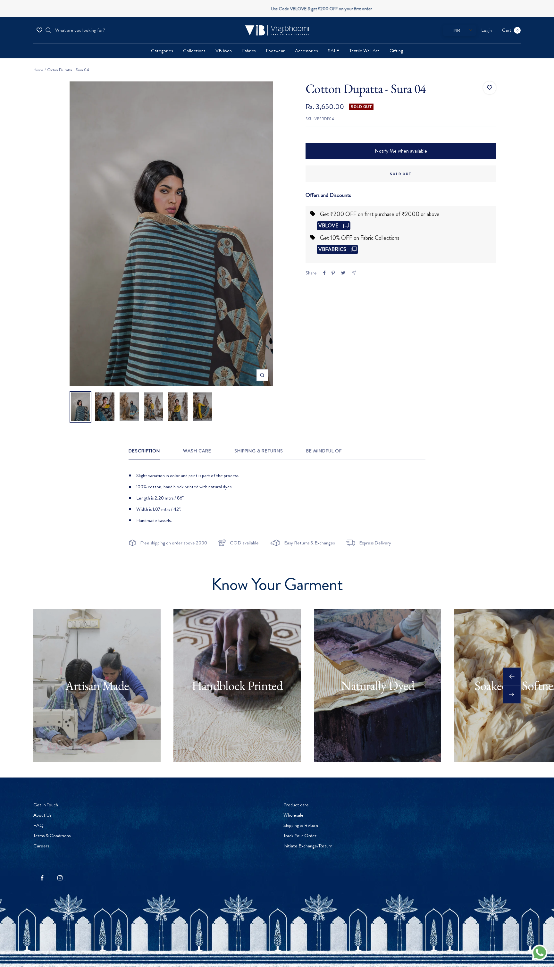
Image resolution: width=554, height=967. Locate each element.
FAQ (38, 825)
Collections (194, 50)
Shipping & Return (300, 825)
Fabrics (249, 50)
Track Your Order (299, 835)
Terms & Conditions (52, 835)
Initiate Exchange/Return (307, 845)
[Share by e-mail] (354, 273)
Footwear (275, 50)
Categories (162, 50)
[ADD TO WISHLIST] (489, 87)
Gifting (396, 50)
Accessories (306, 50)
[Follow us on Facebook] (42, 878)
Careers (41, 845)
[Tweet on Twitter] (343, 273)
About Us (42, 815)
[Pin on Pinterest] (333, 273)
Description (144, 451)
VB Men (223, 50)
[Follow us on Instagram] (60, 878)
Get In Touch (45, 804)
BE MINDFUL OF (324, 451)
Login (486, 30)
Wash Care (197, 451)
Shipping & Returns (258, 451)
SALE (333, 50)
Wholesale (293, 815)
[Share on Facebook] (324, 273)
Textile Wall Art (364, 50)
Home (38, 70)
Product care (296, 804)
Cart (510, 30)
